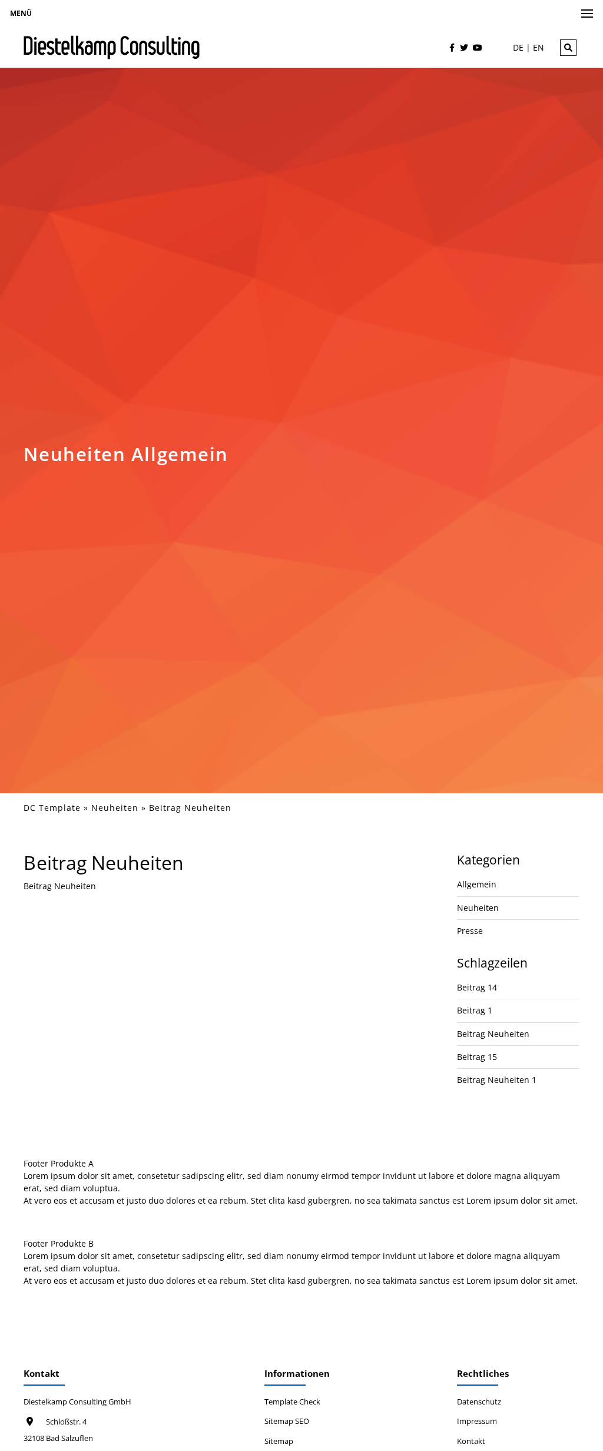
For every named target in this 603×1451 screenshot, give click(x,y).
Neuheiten (114, 807)
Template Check (292, 1402)
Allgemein (476, 884)
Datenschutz (479, 1402)
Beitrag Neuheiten (493, 1033)
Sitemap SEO (286, 1421)
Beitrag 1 (474, 1010)
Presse (470, 930)
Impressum (477, 1421)
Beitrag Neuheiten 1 (496, 1079)
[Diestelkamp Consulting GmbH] (112, 47)
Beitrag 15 (477, 1056)
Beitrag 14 (477, 987)
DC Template (52, 807)
